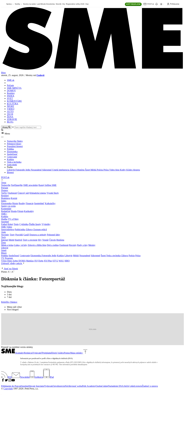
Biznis (15, 203)
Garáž (26, 234)
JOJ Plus (48, 261)
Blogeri (10, 172)
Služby (18, 4)
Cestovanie (12, 157)
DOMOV (11, 90)
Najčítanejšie (17, 185)
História (81, 170)
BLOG (10, 122)
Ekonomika (12, 151)
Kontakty (19, 353)
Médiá (93, 170)
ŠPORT (10, 106)
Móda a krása (7, 245)
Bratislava (5, 198)
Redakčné (5, 211)
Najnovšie (5, 185)
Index (3, 201)
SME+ (4, 214)
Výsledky (46, 224)
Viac (87, 4)
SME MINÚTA (14, 88)
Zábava (73, 170)
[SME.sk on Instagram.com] (10, 381)
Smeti (3, 250)
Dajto (40, 261)
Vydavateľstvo (51, 386)
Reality (22, 203)
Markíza (30, 261)
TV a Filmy (13, 219)
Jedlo (28, 170)
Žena (3, 242)
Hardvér (18, 240)
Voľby (4, 193)
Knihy (123, 170)
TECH (10, 114)
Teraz (3, 182)
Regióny (11, 93)
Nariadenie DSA (115, 386)
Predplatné (47, 353)
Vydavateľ (37, 353)
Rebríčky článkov (9, 302)
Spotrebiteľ (39, 203)
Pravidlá (19, 234)
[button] (92, 133)
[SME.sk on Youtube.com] (13, 381)
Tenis (16, 224)
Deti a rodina (53, 245)
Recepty (73, 245)
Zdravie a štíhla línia (37, 245)
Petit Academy (89, 386)
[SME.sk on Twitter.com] (6, 381)
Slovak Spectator (36, 386)
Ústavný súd (23, 193)
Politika (10, 149)
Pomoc (67, 353)
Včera (4, 261)
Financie (30, 203)
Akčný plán (128, 386)
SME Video (6, 227)
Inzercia (61, 386)
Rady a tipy (82, 245)
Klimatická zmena (37, 193)
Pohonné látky (53, 234)
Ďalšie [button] (10, 167)
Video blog (114, 170)
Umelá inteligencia (61, 170)
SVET (10, 98)
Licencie (138, 386)
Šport (87, 170)
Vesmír (45, 240)
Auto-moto (12, 164)
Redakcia (28, 353)
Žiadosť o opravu (150, 386)
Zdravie (4, 247)
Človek (52, 240)
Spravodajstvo (7, 229)
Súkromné (47, 170)
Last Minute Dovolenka (46, 4)
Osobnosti (12, 193)
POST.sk (5, 177)
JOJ (36, 261)
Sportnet (5, 221)
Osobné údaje (102, 386)
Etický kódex (58, 353)
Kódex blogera (133, 170)
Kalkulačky (50, 203)
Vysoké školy (53, 193)
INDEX (10, 96)
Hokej (10, 224)
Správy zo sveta (8, 206)
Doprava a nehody (37, 234)
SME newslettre (30, 185)
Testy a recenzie (30, 240)
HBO (67, 261)
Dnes (9, 261)
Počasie (10, 85)
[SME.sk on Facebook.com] (3, 381)
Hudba (4, 219)
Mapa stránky (76, 353)
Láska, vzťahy (20, 245)
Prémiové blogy (14, 144)
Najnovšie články (15, 141)
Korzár (14, 198)
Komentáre (6, 208)
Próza (106, 170)
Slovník (58, 4)
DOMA (22, 261)
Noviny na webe (29, 4)
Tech (3, 237)
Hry (63, 4)
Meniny (91, 245)
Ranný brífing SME (47, 185)
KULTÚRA (12, 103)
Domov (4, 190)
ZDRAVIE (12, 119)
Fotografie (20, 170)
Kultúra (10, 159)
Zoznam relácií (40, 229)
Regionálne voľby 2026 (75, 4)
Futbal (4, 224)
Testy (12, 234)
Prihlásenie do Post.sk (11, 386)
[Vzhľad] (162, 4)
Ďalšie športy (35, 224)
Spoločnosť (12, 154)
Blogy (4, 253)
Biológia (60, 240)
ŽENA (10, 116)
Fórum (20, 211)
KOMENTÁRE (14, 101)
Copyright (8, 388)
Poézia (100, 170)
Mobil (11, 240)
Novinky (5, 234)
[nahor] (85, 353)
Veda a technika (14, 162)
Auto (3, 232)
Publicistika (20, 229)
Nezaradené (36, 170)
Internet (4, 240)
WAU (61, 261)
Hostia (14, 211)
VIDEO (10, 109)
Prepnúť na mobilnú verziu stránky (17, 347)
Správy (9, 4)
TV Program (7, 258)
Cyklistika (23, 224)
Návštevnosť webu (73, 386)
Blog (3, 72)
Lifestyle (11, 170)
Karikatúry (29, 211)
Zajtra (15, 261)
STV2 (55, 261)
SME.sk (10, 80)
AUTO (10, 111)
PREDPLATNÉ (133, 4)
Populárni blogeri (15, 146)
